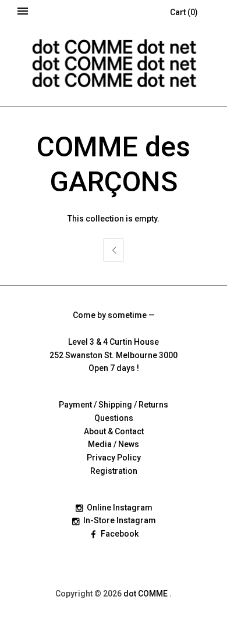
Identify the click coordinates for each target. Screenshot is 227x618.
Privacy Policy (114, 457)
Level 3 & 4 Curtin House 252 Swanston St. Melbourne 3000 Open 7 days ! (113, 355)
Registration (113, 471)
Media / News (113, 444)
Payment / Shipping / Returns (113, 404)
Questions (113, 418)
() (184, 12)
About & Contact (114, 431)
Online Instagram (119, 507)
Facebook (120, 533)
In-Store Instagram (119, 520)
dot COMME (146, 593)
